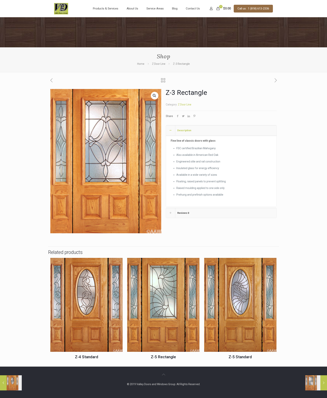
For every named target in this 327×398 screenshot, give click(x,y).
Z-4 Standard (86, 357)
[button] (154, 95)
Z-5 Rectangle (163, 357)
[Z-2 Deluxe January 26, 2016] (11, 382)
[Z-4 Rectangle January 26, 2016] (316, 382)
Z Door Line (158, 63)
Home (140, 63)
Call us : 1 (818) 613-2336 (253, 8)
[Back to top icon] (163, 374)
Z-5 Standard (240, 357)
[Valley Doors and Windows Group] (61, 8)
